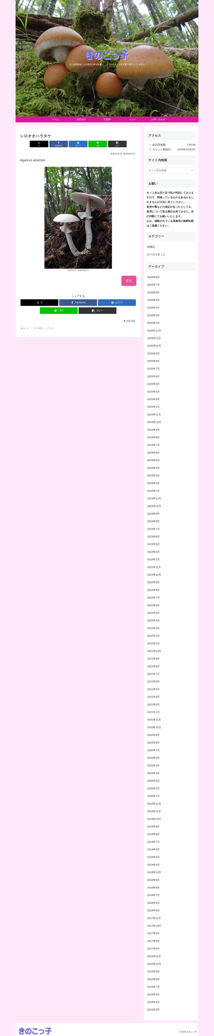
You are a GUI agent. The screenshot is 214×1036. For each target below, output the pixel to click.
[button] (117, 144)
